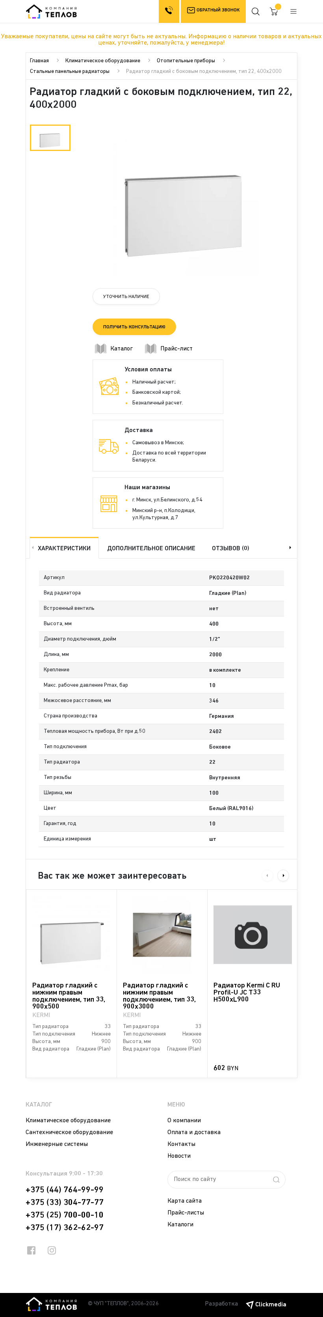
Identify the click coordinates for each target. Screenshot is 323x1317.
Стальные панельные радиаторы (70, 72)
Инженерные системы (57, 1144)
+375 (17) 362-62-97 (65, 1228)
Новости (179, 1156)
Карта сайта (184, 1201)
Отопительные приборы (186, 61)
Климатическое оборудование (102, 61)
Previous (32, 547)
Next (291, 547)
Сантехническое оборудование (69, 1132)
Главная (39, 61)
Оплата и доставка (194, 1132)
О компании (184, 1121)
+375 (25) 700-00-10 (65, 1215)
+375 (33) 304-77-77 (65, 1202)
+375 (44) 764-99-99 (65, 1190)
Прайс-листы (185, 1213)
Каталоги (180, 1225)
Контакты (181, 1144)
